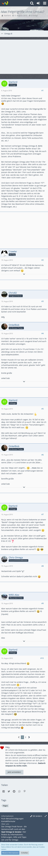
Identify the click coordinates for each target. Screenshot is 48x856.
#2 (42, 260)
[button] (44, 3)
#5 (42, 408)
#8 (42, 566)
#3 (42, 301)
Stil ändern (37, 816)
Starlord (7, 15)
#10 (42, 658)
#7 (42, 514)
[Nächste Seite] (29, 737)
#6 (42, 454)
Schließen (24, 853)
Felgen (5, 806)
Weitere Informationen (10, 853)
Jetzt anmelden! (14, 772)
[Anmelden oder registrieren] (38, 3)
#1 (42, 90)
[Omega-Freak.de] (5, 3)
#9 (42, 603)
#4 (42, 333)
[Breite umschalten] (46, 816)
